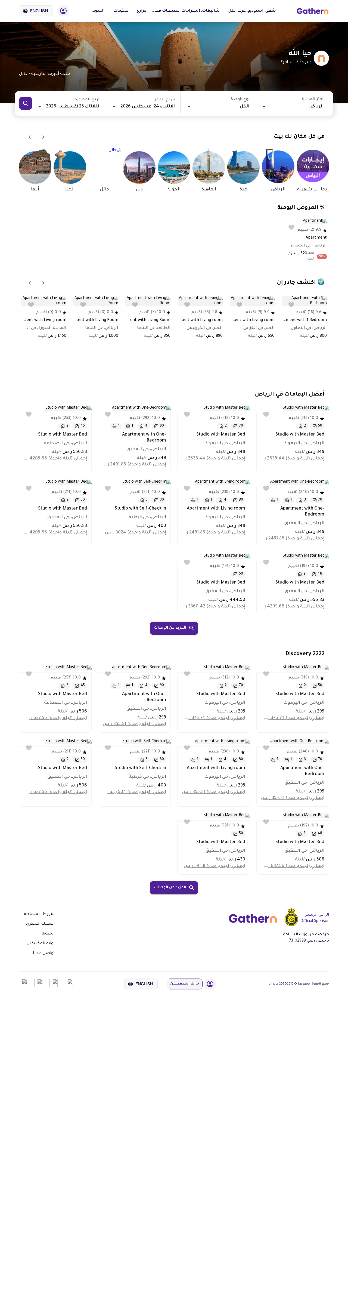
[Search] (25, 103)
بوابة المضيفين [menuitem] (41, 944)
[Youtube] (23, 986)
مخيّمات (120, 11)
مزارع (141, 11)
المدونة (98, 11)
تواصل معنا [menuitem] (44, 953)
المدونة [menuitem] (48, 934)
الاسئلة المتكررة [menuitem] (40, 924)
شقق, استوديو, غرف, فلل (252, 11)
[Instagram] (38, 986)
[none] (39, 914)
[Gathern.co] (312, 11)
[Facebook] (69, 986)
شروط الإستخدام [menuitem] (39, 914)
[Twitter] (53, 986)
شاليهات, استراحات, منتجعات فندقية (184, 11)
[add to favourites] (291, 227)
